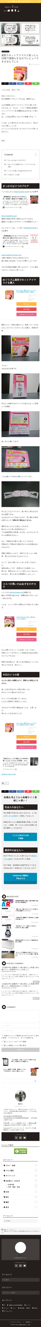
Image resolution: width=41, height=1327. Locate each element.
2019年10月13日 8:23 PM (8, 971)
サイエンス (6, 1308)
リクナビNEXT (12, 816)
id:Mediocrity (29, 228)
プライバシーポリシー (16, 1322)
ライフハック (5, 51)
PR (4, 1305)
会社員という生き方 (21, 1181)
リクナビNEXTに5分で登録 (20, 836)
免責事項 (28, 1322)
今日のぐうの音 (14, 175)
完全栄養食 (22, 1308)
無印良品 (35, 1308)
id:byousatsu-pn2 (21, 192)
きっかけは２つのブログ (17, 160)
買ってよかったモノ (8, 1311)
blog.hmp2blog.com (9, 216)
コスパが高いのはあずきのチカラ (20, 171)
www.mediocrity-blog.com (11, 255)
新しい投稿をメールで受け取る (15, 1045)
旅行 (21, 1197)
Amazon (26, 304)
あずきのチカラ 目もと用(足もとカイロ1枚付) (26, 617)
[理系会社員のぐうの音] (11, 12)
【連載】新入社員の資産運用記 (15, 1305)
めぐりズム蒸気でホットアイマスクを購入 (21, 165)
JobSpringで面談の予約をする (21, 876)
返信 (37, 982)
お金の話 (22, 1184)
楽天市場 (26, 309)
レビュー (5, 783)
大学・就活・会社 (22, 1187)
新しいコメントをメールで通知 (15, 1041)
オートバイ (28, 1305)
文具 (21, 1192)
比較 (29, 1308)
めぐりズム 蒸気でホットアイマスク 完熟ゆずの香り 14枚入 (26, 291)
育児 (21, 1207)
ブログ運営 (21, 1170)
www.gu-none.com (8, 774)
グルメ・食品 (21, 1165)
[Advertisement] (31, 12)
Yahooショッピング (26, 314)
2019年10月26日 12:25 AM (8, 988)
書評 (21, 1202)
